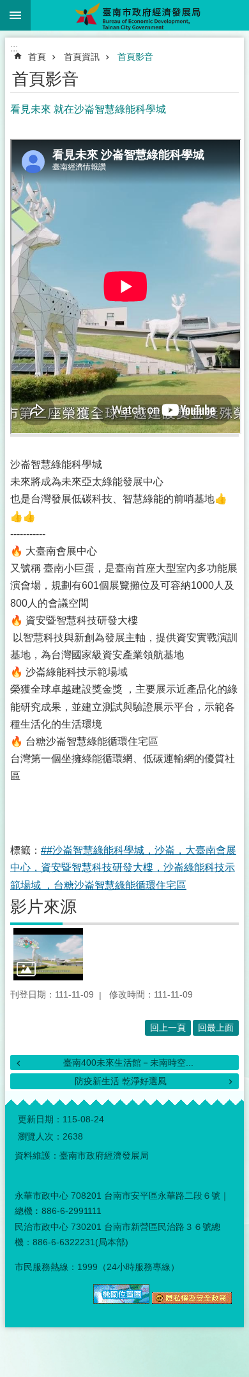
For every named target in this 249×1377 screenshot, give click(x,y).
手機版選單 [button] (15, 15)
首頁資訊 (82, 57)
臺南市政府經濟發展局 (140, 15)
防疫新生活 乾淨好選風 (121, 1081)
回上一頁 (168, 1027)
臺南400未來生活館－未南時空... (128, 1062)
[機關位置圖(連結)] (121, 1301)
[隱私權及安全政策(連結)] (192, 1301)
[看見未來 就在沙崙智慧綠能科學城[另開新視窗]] (48, 954)
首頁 (37, 57)
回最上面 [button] (216, 1027)
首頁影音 (135, 57)
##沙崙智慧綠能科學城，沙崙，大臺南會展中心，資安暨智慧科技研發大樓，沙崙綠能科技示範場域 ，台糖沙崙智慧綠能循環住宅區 (123, 867)
